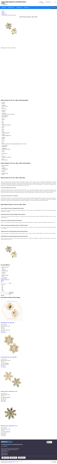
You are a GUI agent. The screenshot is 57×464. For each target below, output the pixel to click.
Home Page (4, 7)
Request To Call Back (4, 278)
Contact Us (26, 7)
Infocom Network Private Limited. (11, 462)
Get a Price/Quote (3, 332)
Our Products (19, 7)
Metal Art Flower (4, 14)
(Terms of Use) (21, 461)
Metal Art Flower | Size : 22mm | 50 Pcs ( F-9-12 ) (9, 391)
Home (3, 10)
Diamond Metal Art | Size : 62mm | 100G (7, 322)
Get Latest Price (4, 277)
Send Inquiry (54, 7)
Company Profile (11, 7)
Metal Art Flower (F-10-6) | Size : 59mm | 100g (8, 357)
